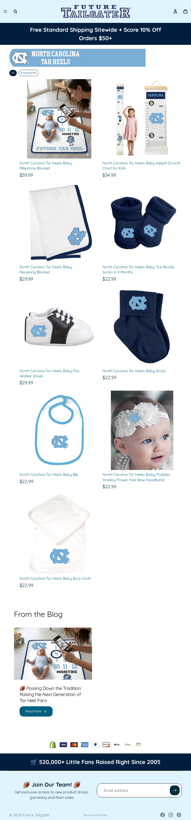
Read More (33, 711)
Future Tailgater (36, 815)
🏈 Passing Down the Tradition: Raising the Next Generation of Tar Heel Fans (51, 694)
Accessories (28, 72)
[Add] (91, 151)
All (13, 72)
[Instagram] (171, 815)
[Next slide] (175, 119)
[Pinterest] (179, 815)
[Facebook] (162, 815)
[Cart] (185, 11)
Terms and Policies (95, 815)
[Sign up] (175, 790)
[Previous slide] (109, 119)
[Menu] (5, 11)
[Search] (15, 11)
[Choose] (91, 255)
